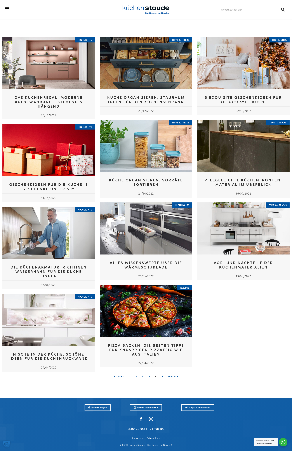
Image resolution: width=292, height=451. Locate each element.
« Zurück (119, 376)
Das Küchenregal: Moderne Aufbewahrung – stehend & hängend (49, 102)
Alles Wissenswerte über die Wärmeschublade (146, 264)
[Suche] (283, 9)
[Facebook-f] (141, 419)
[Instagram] (151, 419)
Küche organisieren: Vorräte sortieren (146, 182)
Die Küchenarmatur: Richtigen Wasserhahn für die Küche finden (49, 271)
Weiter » (173, 376)
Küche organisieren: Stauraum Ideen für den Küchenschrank (146, 99)
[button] (7, 7)
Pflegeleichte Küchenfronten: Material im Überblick (243, 182)
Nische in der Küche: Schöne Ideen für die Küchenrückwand (48, 356)
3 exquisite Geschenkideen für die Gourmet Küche (243, 99)
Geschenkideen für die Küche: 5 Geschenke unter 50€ (48, 186)
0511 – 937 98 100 (152, 429)
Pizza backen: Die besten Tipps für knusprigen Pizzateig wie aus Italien (146, 349)
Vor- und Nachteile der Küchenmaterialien (243, 264)
